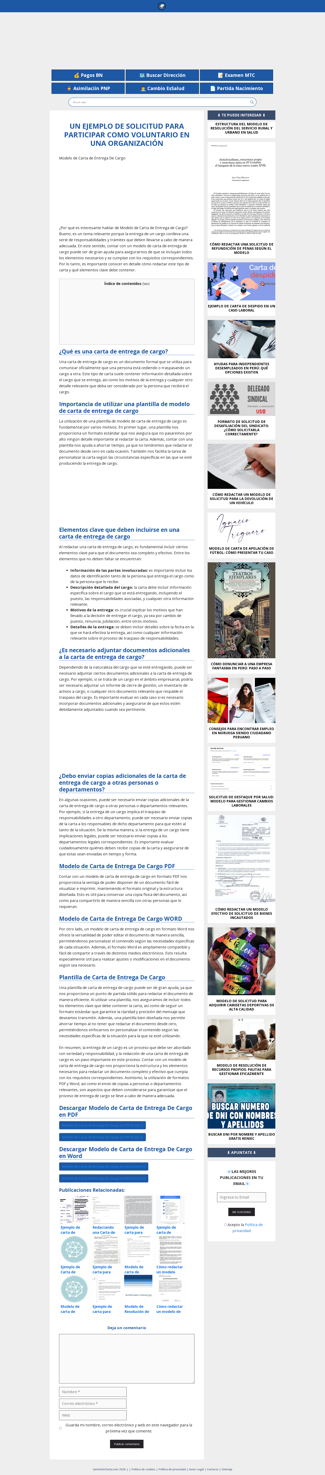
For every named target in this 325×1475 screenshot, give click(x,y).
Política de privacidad (173, 1469)
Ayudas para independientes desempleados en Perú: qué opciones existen (241, 368)
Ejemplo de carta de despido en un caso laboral (241, 308)
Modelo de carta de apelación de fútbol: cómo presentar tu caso (241, 550)
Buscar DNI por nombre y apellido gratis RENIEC (241, 1136)
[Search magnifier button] (252, 102)
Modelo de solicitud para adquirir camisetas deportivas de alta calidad (241, 1005)
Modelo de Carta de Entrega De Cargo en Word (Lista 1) (103, 1166)
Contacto (213, 1469)
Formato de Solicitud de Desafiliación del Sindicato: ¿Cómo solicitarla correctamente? (241, 427)
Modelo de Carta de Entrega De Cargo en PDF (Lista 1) (102, 1125)
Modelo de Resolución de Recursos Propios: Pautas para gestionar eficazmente (241, 1069)
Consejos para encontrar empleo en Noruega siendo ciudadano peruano (241, 732)
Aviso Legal (196, 1469)
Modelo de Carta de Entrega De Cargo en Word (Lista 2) (103, 1178)
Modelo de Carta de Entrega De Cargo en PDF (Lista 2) (102, 1137)
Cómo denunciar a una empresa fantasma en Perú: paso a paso (241, 666)
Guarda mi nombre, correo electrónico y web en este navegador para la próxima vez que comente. (129, 1428)
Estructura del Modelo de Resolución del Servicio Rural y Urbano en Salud (241, 128)
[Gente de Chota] (161, 6)
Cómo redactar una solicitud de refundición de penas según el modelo (241, 248)
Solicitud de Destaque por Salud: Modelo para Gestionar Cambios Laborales (241, 801)
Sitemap (227, 1469)
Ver (146, 284)
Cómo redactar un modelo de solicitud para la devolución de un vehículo (241, 498)
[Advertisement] (162, 38)
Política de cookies (143, 1469)
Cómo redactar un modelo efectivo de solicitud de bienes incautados (241, 913)
